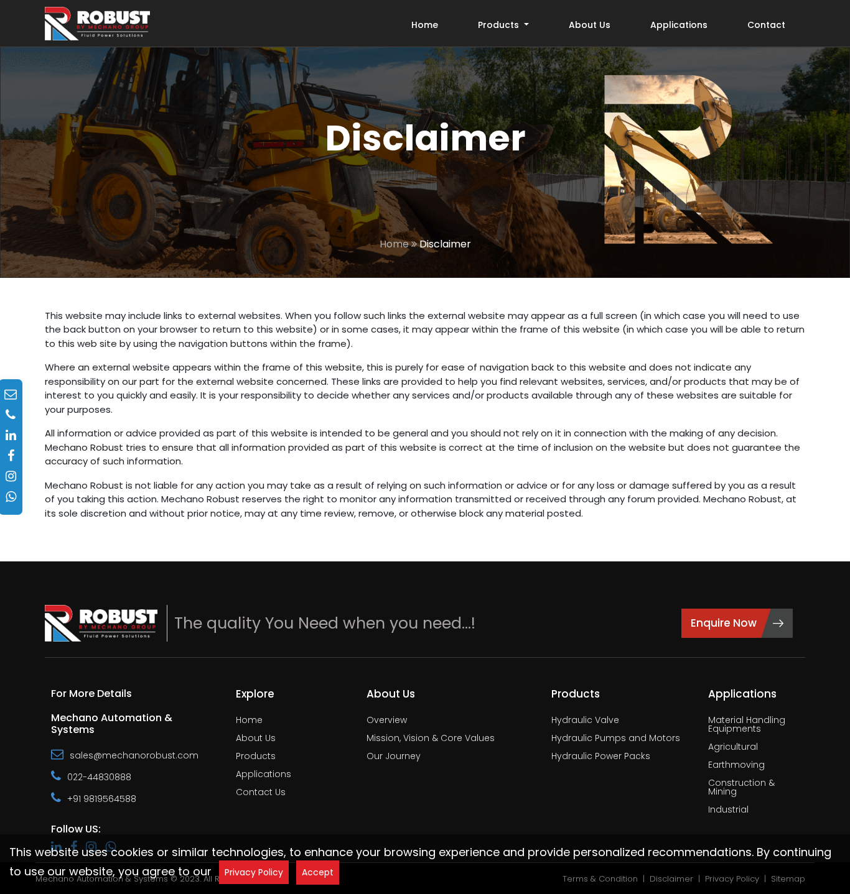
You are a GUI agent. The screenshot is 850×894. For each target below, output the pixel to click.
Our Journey (394, 757)
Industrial (728, 810)
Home (424, 25)
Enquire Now (724, 622)
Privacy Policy (254, 872)
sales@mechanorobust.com (134, 755)
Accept (318, 872)
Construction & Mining (741, 788)
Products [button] (499, 25)
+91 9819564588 (101, 799)
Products (256, 757)
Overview (387, 721)
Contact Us (261, 793)
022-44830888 (99, 777)
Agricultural (733, 747)
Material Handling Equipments (746, 725)
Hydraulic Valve (585, 721)
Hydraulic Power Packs (600, 757)
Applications (679, 25)
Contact (766, 25)
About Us (589, 25)
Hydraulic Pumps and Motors (615, 739)
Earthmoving (736, 765)
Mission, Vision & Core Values (431, 739)
